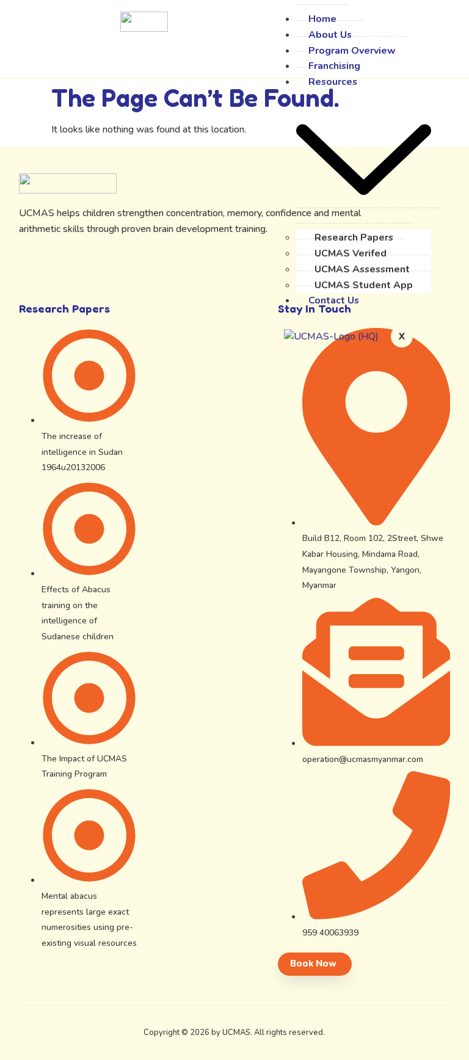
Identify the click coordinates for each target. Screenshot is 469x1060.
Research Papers (353, 237)
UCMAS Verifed (350, 253)
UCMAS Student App (363, 285)
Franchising (334, 66)
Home (322, 19)
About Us (330, 35)
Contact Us (333, 300)
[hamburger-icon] (279, 18)
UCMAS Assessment (362, 269)
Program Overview (352, 50)
